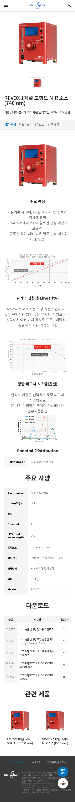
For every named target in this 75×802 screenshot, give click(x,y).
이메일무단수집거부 (56, 762)
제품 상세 (10, 125)
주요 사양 (25, 125)
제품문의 (63, 772)
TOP (63, 783)
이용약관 (36, 762)
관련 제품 (53, 125)
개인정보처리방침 (17, 762)
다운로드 (39, 125)
